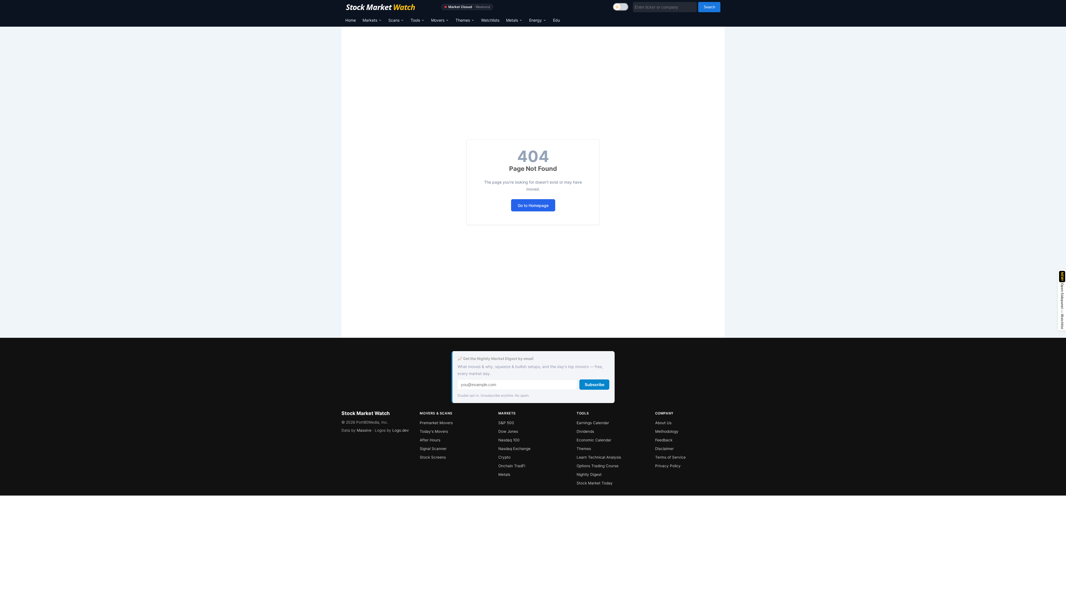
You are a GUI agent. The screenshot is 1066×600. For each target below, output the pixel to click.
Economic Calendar (594, 440)
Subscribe (594, 384)
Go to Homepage (533, 205)
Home (350, 20)
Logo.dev (400, 430)
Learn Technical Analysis (599, 457)
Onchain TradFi (511, 466)
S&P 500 (506, 423)
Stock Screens (433, 457)
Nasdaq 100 (509, 440)
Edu (556, 20)
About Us (663, 423)
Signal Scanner (433, 448)
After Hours (430, 440)
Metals (512, 20)
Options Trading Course (598, 466)
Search (709, 7)
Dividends (585, 431)
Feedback (663, 440)
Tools (415, 20)
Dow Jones (508, 431)
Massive (364, 430)
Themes (463, 20)
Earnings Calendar (593, 423)
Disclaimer (664, 448)
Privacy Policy (668, 466)
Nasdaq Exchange (514, 448)
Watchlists (490, 20)
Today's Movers (434, 431)
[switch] (620, 7)
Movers (437, 20)
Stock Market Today (595, 483)
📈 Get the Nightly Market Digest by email (495, 358)
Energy (535, 20)
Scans (393, 20)
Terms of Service (670, 457)
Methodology (666, 431)
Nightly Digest (589, 474)
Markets (370, 20)
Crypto (504, 457)
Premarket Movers (436, 423)
